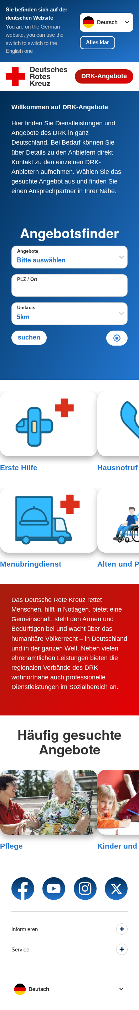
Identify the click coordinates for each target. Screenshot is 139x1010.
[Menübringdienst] (48, 520)
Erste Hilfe (18, 467)
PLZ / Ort (27, 279)
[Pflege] (48, 802)
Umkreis (26, 307)
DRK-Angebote (104, 76)
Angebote (27, 251)
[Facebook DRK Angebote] (22, 888)
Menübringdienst (30, 564)
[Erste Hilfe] (48, 423)
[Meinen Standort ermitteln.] (117, 338)
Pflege (11, 846)
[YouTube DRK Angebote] (53, 888)
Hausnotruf (117, 467)
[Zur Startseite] (36, 76)
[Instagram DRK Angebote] (85, 888)
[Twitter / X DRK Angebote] (116, 888)
